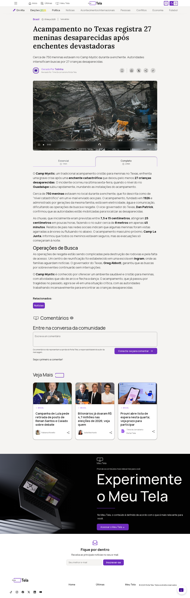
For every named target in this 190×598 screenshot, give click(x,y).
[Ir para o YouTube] (40, 591)
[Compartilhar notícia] (146, 70)
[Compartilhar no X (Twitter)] (138, 70)
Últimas (48, 3)
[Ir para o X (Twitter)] (29, 591)
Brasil (36, 19)
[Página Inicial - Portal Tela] (95, 3)
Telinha (59, 69)
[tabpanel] (95, 230)
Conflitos (141, 10)
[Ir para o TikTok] (11, 591)
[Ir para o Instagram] (17, 591)
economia (158, 10)
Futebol (173, 10)
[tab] (63, 161)
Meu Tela (64, 3)
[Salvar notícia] (122, 70)
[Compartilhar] (68, 432)
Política (56, 10)
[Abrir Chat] (181, 589)
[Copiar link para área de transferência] (153, 70)
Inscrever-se (113, 562)
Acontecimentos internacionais (98, 10)
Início (34, 3)
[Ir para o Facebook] (23, 591)
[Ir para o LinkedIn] (35, 591)
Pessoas (125, 10)
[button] (135, 351)
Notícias (70, 10)
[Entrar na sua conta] (166, 3)
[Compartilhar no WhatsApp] (131, 70)
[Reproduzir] (43, 145)
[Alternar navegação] (15, 3)
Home (72, 584)
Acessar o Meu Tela (111, 527)
